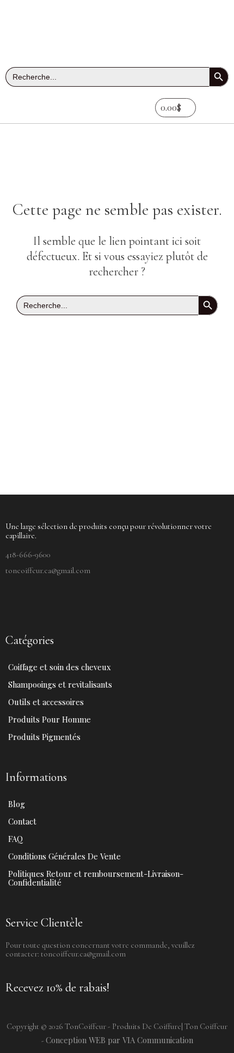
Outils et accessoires (46, 701)
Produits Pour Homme (49, 719)
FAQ (15, 838)
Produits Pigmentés (44, 736)
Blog (16, 803)
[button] (35, 108)
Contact (22, 821)
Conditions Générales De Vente (64, 856)
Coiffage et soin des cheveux (59, 666)
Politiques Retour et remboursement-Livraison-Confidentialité (95, 878)
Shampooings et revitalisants (60, 684)
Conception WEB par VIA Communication (119, 1039)
